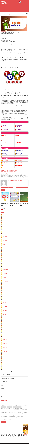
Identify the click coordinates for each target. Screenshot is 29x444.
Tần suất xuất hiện (5, 331)
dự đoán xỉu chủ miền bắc (20, 412)
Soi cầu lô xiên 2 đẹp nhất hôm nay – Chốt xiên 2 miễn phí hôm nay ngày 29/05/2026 (20, 436)
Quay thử (2, 396)
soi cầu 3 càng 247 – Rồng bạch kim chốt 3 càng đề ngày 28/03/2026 (8, 436)
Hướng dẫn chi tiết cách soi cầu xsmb (7, 176)
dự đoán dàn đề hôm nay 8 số (12, 412)
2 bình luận (2, 174)
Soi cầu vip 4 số (13, 177)
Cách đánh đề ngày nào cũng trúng (19, 408)
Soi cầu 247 (17, 176)
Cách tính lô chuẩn (24, 405)
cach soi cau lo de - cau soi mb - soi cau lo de (9, 33)
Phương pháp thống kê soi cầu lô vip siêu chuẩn (8, 173)
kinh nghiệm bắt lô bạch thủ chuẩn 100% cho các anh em (5, 204)
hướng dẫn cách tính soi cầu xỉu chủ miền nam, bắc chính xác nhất (10, 172)
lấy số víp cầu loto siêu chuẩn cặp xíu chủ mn (25, 436)
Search (2, 209)
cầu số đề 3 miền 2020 (16, 409)
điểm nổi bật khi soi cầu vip (8, 175)
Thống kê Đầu (5, 314)
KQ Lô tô (2, 395)
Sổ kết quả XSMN (5, 236)
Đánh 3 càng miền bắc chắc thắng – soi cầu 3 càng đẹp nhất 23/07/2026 (14, 436)
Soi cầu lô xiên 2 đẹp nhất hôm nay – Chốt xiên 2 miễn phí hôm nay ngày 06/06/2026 (3, 436)
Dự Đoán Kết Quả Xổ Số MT (4, 412)
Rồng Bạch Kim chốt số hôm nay (5, 415)
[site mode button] (27, 13)
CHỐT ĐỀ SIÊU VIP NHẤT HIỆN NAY (12, 404)
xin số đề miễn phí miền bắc (4, 419)
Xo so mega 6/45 (5, 248)
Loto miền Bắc (5, 339)
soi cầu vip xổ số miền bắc (18, 177)
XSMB (3, 215)
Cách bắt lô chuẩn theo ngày (17, 405)
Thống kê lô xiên (5, 306)
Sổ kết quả (2, 388)
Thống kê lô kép (5, 310)
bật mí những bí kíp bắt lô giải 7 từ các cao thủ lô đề (24, 204)
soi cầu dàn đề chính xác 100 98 (12, 416)
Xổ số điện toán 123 (5, 273)
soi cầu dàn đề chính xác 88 (4, 416)
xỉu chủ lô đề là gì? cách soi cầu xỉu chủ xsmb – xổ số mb (9, 170)
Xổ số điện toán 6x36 (5, 269)
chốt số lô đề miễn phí (20, 404)
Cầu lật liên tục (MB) (5, 285)
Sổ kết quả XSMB (5, 232)
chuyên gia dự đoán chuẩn (4, 404)
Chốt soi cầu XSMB (13, 174)
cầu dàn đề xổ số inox (3, 409)
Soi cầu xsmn (4, 377)
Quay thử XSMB (5, 351)
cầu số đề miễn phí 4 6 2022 (23, 409)
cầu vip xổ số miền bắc (8, 174)
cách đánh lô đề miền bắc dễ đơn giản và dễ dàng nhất (7, 408)
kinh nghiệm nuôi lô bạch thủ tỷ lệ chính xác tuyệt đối (14, 204)
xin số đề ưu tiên (10, 419)
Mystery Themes (10, 443)
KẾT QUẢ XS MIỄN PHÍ (4, 381)
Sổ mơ (3, 368)
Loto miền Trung (5, 347)
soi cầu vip (9, 177)
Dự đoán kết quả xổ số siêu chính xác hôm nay (21, 174)
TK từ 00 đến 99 (5, 335)
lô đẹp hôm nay (25, 412)
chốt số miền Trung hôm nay (10, 405)
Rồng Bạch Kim (14, 176)
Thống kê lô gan (5, 302)
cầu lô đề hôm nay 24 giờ (10, 409)
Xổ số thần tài (4, 277)
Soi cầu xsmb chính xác (7, 374)
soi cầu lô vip (2, 177)
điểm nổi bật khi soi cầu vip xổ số (15, 175)
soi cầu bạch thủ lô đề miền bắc (21, 415)
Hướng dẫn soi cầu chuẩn (7, 378)
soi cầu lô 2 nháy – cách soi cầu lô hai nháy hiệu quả (8, 171)
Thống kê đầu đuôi (5, 298)
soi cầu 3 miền (11, 415)
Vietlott (2, 389)
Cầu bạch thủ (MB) (5, 281)
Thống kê (4, 265)
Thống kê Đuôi (5, 318)
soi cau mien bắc (6, 177)
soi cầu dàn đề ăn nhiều (20, 416)
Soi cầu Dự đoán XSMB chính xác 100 (23, 176)
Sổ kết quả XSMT (5, 240)
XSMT (2, 385)
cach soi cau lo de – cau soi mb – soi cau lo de (4, 3)
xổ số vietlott (4, 244)
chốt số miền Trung (3, 405)
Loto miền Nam (5, 343)
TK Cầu (2, 392)
